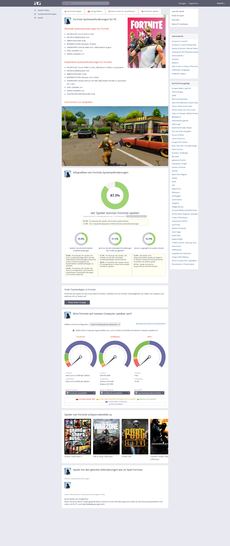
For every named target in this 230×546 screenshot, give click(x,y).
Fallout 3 (175, 63)
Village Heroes (178, 207)
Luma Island (177, 199)
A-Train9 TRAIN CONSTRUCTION (184, 210)
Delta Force (176, 189)
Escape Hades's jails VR (181, 88)
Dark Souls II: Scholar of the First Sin (186, 66)
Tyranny (175, 59)
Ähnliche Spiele (151, 11)
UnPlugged (176, 196)
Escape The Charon (180, 142)
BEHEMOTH (176, 117)
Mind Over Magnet (179, 174)
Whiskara (176, 192)
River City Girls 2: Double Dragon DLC (186, 146)
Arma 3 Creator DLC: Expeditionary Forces (186, 260)
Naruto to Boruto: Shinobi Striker (185, 48)
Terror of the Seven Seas (182, 106)
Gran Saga (176, 232)
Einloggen (182, 3)
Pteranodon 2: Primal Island (183, 264)
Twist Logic (176, 124)
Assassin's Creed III (179, 41)
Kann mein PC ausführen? (123, 11)
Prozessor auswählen (78, 393)
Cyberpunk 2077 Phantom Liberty (185, 52)
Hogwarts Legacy (179, 73)
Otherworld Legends (180, 120)
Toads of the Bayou (180, 217)
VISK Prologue (177, 92)
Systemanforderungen (47, 14)
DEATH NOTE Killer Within (182, 128)
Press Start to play (77, 302)
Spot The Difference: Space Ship (185, 102)
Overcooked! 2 (178, 55)
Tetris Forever (177, 149)
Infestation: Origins (179, 163)
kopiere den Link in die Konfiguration (152, 323)
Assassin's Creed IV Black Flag (184, 45)
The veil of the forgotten (181, 131)
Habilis (174, 178)
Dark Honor (176, 246)
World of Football (179, 228)
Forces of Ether (178, 135)
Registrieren (193, 3)
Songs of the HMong (180, 257)
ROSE (174, 181)
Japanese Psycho (179, 160)
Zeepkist (175, 203)
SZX (173, 185)
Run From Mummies (180, 99)
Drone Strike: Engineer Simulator (185, 214)
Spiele (40, 17)
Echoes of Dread (178, 167)
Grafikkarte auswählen (113, 393)
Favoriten (175, 20)
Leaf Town (176, 224)
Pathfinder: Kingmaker (181, 70)
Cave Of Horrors (178, 138)
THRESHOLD (177, 250)
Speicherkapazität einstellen (149, 393)
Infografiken (96, 11)
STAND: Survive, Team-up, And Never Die (186, 242)
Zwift (174, 95)
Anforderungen (74, 11)
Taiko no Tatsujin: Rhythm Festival (185, 113)
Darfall (174, 171)
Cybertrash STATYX (179, 221)
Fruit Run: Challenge (180, 153)
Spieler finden (43, 10)
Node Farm (176, 235)
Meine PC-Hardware (180, 24)
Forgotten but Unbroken (181, 253)
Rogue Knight (177, 239)
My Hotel (175, 156)
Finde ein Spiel (178, 15)
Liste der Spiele (178, 11)
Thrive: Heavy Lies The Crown (184, 110)
